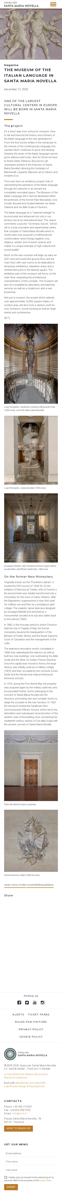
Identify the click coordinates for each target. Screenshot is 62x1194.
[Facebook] (19, 1002)
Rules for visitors (31, 1021)
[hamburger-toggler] (53, 4)
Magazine (11, 65)
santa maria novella (15, 884)
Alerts (18, 1014)
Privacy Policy (31, 1029)
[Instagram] (42, 1002)
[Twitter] (27, 1002)
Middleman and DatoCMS (31, 1083)
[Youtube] (35, 1002)
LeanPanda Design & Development (24, 1086)
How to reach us (18, 1128)
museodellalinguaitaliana (40, 884)
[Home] (21, 6)
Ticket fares (39, 1014)
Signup (11, 1187)
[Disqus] (31, 946)
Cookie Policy (31, 1036)
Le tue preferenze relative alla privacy (26, 1074)
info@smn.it (19, 1113)
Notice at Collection (16, 1077)
